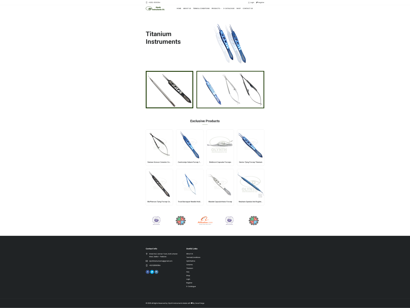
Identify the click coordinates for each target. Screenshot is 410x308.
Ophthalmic (190, 261)
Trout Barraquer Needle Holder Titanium (193, 202)
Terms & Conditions (201, 8)
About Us (187, 8)
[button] (4, 39)
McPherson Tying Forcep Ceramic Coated (163, 202)
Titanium (189, 268)
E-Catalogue (228, 8)
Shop (238, 8)
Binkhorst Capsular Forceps (220, 162)
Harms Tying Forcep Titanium (250, 162)
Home (179, 8)
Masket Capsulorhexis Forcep (220, 202)
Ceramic (189, 265)
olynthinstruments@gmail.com (160, 261)
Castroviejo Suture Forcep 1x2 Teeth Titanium (196, 162)
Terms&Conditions (193, 257)
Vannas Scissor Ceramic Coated (160, 162)
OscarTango (199, 303)
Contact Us (248, 8)
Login (188, 279)
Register (189, 283)
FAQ (187, 272)
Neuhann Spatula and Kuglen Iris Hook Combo (257, 202)
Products (216, 8)
